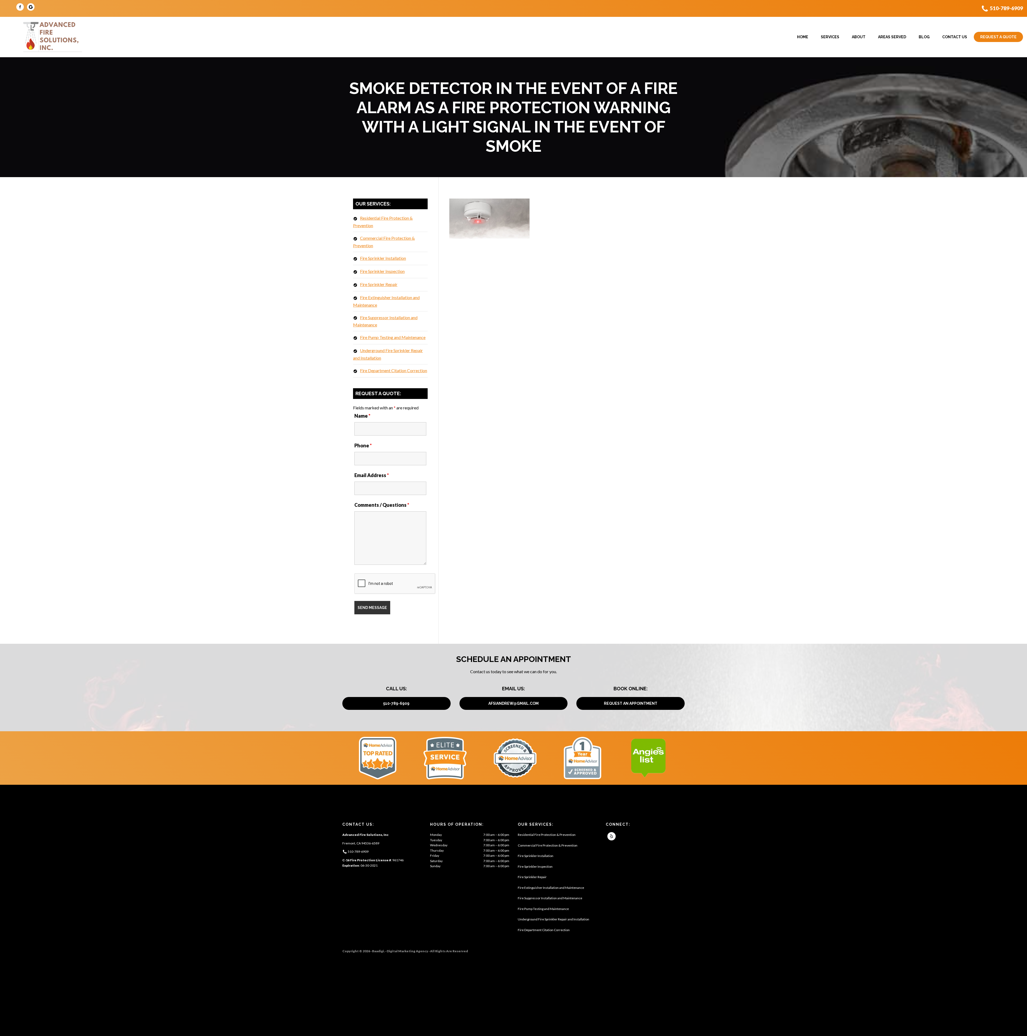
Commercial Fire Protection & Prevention (547, 845)
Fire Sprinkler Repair (378, 284)
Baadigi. (378, 951)
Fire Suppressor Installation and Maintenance (550, 898)
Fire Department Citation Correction (393, 370)
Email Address (371, 475)
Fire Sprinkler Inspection (382, 271)
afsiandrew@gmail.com (513, 703)
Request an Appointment (630, 703)
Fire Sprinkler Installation (383, 258)
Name (362, 416)
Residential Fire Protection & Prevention (547, 835)
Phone (363, 445)
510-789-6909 (1006, 8)
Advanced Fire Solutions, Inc (52, 37)
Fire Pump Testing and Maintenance (393, 337)
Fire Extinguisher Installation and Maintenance (551, 888)
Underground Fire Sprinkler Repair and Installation (553, 919)
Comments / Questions (381, 505)
